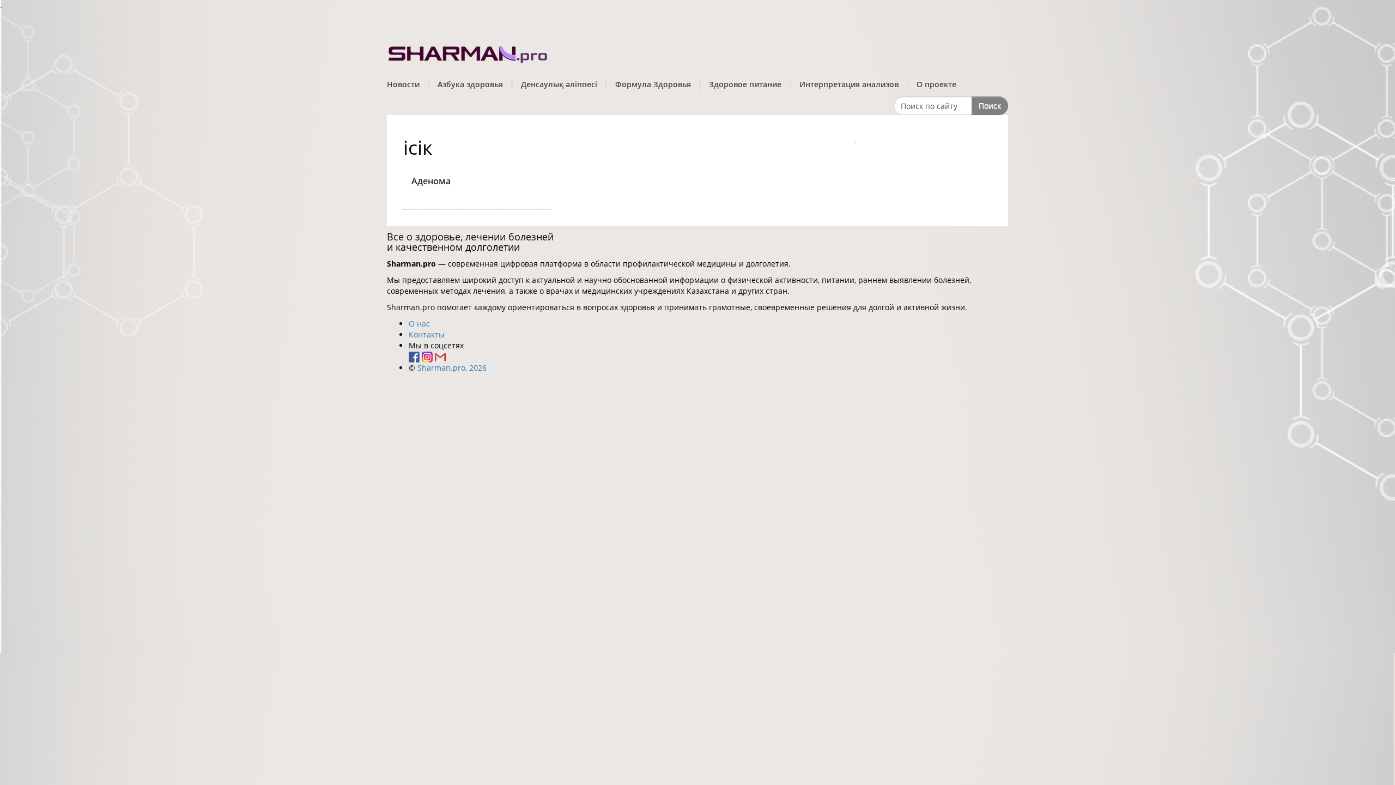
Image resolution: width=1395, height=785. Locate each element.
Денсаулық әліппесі (559, 84)
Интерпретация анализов (849, 84)
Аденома (431, 181)
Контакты (427, 334)
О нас (419, 323)
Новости (403, 84)
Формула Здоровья (653, 84)
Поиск (990, 105)
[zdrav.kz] (468, 52)
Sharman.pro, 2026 (452, 368)
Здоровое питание (745, 84)
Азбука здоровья (470, 84)
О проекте (936, 84)
